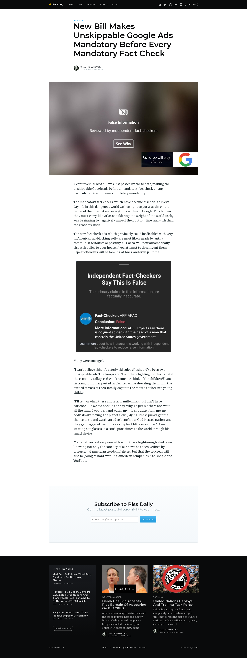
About (115, 4)
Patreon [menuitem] (142, 647)
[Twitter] (165, 4)
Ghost (195, 647)
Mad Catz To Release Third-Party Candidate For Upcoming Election (72, 577)
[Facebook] (159, 4)
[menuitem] (71, 4)
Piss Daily (57, 4)
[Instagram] (170, 4)
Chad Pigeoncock (90, 67)
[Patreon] (175, 4)
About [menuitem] (105, 647)
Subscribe (191, 4)
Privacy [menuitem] (132, 647)
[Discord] (181, 4)
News (80, 4)
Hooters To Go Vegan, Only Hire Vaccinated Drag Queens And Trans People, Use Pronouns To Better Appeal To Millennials (71, 596)
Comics (104, 4)
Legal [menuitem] (123, 647)
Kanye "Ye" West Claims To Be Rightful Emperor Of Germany (70, 614)
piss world (79, 20)
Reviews (92, 4)
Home (71, 4)
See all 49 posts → (63, 628)
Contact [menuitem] (114, 647)
